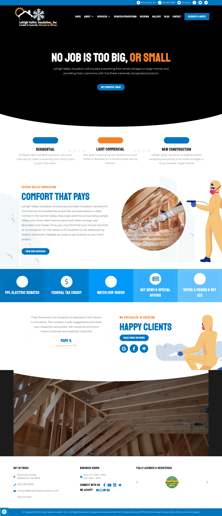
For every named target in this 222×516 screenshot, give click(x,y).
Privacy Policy (168, 512)
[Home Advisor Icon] (144, 348)
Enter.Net (116, 512)
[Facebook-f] (134, 348)
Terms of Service (185, 512)
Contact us (53, 234)
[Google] (124, 348)
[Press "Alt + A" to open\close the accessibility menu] (4, 512)
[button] (111, 87)
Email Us (186, 2)
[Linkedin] (115, 485)
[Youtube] (109, 485)
